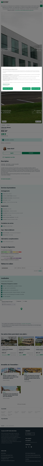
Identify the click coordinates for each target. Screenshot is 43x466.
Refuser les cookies (26, 88)
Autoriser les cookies (36, 88)
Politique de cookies (6, 84)
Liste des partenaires (6, 85)
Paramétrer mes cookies (7, 88)
